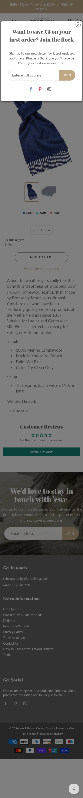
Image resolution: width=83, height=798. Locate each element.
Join (67, 75)
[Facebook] (31, 89)
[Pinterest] (40, 89)
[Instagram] (49, 89)
